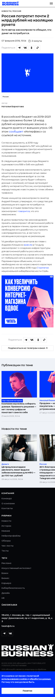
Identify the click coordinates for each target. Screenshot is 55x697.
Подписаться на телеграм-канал (26, 348)
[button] (51, 3)
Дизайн (6, 593)
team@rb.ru (8, 626)
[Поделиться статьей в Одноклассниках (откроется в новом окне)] (31, 47)
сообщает (16, 131)
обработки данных (40, 679)
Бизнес (5, 578)
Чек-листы (7, 546)
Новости (7, 11)
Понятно (27, 691)
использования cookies (15, 679)
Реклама (6, 563)
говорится (24, 211)
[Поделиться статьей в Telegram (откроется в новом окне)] (19, 47)
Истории (6, 526)
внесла (28, 245)
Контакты (7, 508)
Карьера (6, 583)
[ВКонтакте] (10, 633)
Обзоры (6, 541)
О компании (8, 504)
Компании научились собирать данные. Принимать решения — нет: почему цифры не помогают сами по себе (19, 408)
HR (3, 598)
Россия (17, 11)
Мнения (6, 531)
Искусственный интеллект (16, 568)
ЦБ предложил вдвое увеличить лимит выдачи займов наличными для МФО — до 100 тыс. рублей (18, 471)
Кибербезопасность (13, 588)
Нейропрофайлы (11, 536)
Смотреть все (9, 605)
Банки (5, 573)
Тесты (5, 551)
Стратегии (43, 268)
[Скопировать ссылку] (37, 47)
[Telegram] (4, 633)
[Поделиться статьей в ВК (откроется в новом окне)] (25, 47)
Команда (7, 499)
